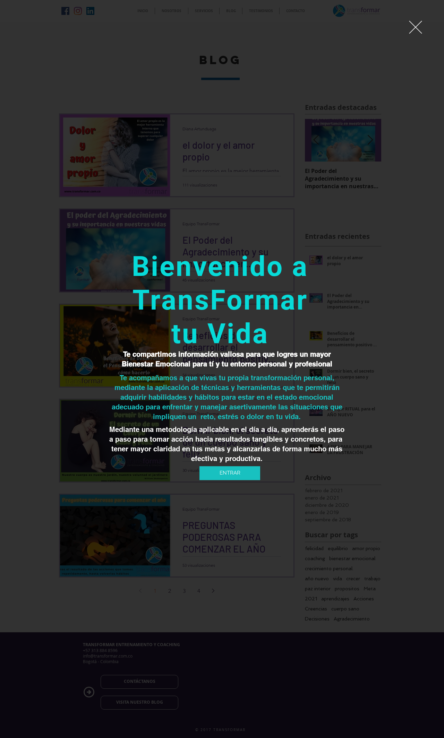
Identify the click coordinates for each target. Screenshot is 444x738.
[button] (415, 27)
